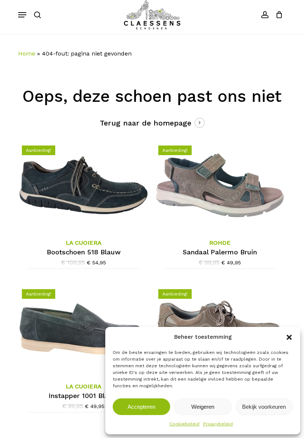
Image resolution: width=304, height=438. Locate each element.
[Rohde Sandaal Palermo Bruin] (220, 185)
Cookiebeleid (184, 424)
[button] (289, 337)
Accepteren (141, 407)
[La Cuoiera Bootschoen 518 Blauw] (83, 185)
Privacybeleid (218, 424)
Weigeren (202, 407)
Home (26, 53)
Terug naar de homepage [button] (145, 122)
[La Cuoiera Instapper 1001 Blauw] (83, 328)
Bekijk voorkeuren (264, 407)
